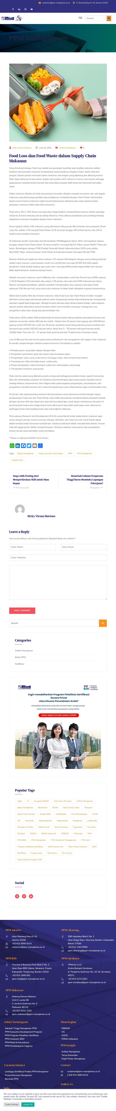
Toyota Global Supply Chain (29, 859)
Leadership (92, 820)
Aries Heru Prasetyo (63, 801)
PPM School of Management (63, 840)
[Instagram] (24, 9)
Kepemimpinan (45, 820)
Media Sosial (43, 827)
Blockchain (42, 807)
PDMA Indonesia (48, 833)
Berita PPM (20, 657)
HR (18, 820)
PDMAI (33, 833)
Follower (88, 807)
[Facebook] (12, 9)
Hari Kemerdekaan (79, 814)
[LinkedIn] (18, 9)
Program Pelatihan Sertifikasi (30, 846)
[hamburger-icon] (80, 18)
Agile (19, 801)
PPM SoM (85, 840)
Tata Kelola (52, 853)
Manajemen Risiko (25, 827)
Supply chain (17, 460)
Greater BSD (45, 814)
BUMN (55, 807)
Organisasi (77, 827)
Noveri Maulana (61, 827)
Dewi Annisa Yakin (71, 807)
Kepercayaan (62, 820)
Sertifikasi (19, 664)
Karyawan (29, 820)
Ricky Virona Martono (22, 147)
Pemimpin (78, 833)
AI (28, 801)
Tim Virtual (67, 853)
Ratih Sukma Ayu (55, 846)
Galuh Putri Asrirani (26, 814)
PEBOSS (65, 833)
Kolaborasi (77, 820)
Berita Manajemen (25, 807)
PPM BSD (21, 840)
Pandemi (21, 833)
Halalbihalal (61, 814)
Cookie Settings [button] (11, 1104)
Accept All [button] (27, 1104)
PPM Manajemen (84, 453)
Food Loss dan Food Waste (50, 453)
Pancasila (91, 827)
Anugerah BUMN (41, 801)
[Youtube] (30, 9)
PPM (70, 453)
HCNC (95, 814)
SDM (94, 846)
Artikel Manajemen (67, 147)
